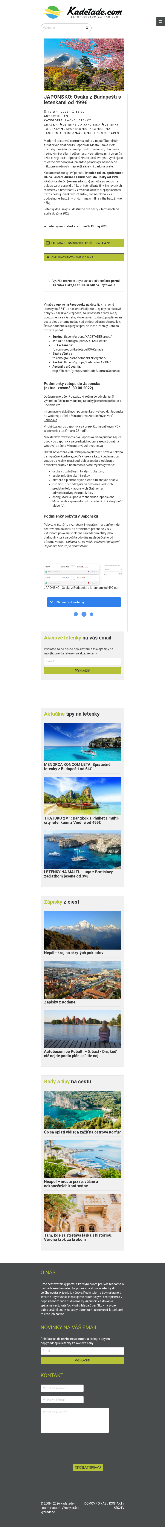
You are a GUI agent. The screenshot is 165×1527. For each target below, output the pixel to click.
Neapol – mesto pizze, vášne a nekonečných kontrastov (71, 1183)
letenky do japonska (82, 124)
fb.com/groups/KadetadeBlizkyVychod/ (79, 358)
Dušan (62, 116)
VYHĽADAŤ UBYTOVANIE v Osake (72, 257)
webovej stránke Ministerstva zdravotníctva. (74, 445)
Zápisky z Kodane (59, 1002)
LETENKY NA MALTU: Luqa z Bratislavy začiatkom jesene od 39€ (78, 874)
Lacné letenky (78, 120)
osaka (90, 128)
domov (89, 1503)
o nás (102, 1503)
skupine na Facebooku (70, 304)
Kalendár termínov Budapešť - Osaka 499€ (80, 243)
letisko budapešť (105, 133)
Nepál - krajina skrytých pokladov (73, 952)
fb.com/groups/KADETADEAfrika (84, 341)
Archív (119, 1507)
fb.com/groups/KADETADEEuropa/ (88, 336)
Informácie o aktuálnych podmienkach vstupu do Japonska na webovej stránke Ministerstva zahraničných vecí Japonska (84, 416)
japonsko (72, 128)
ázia (82, 133)
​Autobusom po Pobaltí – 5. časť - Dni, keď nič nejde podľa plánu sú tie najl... (80, 1053)
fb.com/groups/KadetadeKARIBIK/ (87, 362)
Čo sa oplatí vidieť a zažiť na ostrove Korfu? (82, 1132)
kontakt (115, 1503)
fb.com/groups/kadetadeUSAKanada (77, 349)
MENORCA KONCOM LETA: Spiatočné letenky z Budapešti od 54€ (77, 766)
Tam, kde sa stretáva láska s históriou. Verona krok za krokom (78, 1237)
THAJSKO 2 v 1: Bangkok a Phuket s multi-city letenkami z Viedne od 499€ (81, 820)
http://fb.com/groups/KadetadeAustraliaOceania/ (86, 371)
